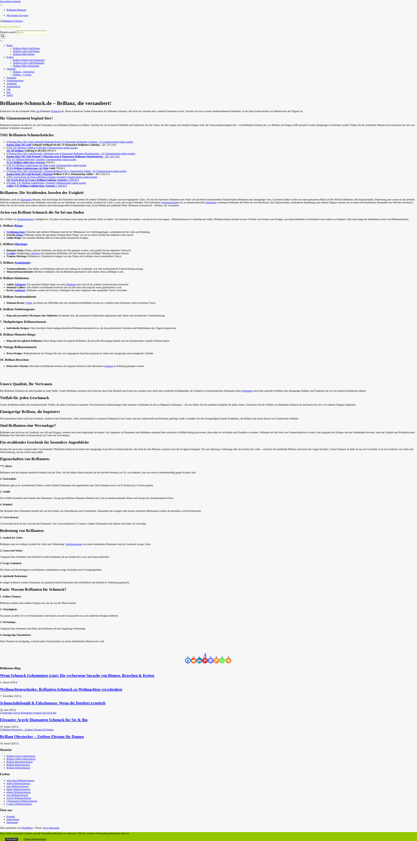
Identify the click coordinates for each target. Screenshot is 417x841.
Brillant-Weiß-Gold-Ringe (26, 48)
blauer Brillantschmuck (18, 789)
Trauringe (11, 77)
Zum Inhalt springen (10, 1)
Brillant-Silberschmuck (18, 767)
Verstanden (11, 839)
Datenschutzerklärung (35, 839)
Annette (40, 162)
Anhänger (12, 83)
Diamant (48, 174)
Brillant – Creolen (22, 74)
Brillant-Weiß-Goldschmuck (21, 759)
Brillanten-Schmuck (10, 26)
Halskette (71, 284)
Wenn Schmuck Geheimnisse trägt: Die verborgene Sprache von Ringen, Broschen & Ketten (77, 675)
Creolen (11, 253)
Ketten (10, 57)
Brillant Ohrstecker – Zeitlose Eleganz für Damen (42, 736)
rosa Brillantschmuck (17, 795)
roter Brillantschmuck (18, 786)
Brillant (19, 150)
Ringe (10, 45)
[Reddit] (193, 657)
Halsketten (211, 202)
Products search (8, 32)
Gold (28, 144)
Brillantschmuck (25, 219)
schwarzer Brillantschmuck (20, 780)
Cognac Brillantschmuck (19, 804)
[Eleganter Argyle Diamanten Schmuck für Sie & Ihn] (28, 712)
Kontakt (11, 816)
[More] (228, 657)
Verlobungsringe (15, 80)
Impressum (12, 822)
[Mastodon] (211, 657)
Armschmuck (13, 86)
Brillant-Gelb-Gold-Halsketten (28, 63)
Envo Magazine (51, 827)
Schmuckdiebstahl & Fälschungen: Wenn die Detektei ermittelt (53, 703)
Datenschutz (13, 819)
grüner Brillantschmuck (19, 792)
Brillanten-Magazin (16, 9)
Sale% (10, 95)
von (38, 111)
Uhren (29, 302)
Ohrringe (11, 68)
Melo (45, 168)
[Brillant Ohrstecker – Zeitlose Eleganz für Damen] (27, 729)
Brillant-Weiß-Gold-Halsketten (29, 60)
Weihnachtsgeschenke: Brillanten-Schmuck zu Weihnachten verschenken (61, 689)
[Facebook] (188, 657)
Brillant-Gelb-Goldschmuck (21, 756)
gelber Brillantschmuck (18, 783)
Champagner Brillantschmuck (22, 801)
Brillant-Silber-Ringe (24, 54)
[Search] (3, 36)
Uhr (9, 89)
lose (9, 92)
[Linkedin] (199, 657)
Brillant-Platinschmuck (18, 764)
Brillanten (247, 390)
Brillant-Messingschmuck (20, 762)
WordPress (27, 827)
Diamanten (26, 199)
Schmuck (56, 111)
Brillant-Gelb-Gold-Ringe (26, 51)
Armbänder (22, 262)
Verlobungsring (169, 202)
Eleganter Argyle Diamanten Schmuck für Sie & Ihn (43, 720)
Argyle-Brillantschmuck (19, 798)
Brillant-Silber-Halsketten (26, 66)
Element (108, 366)
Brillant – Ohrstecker (24, 71)
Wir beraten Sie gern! (17, 15)
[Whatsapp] (222, 657)
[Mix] (216, 657)
